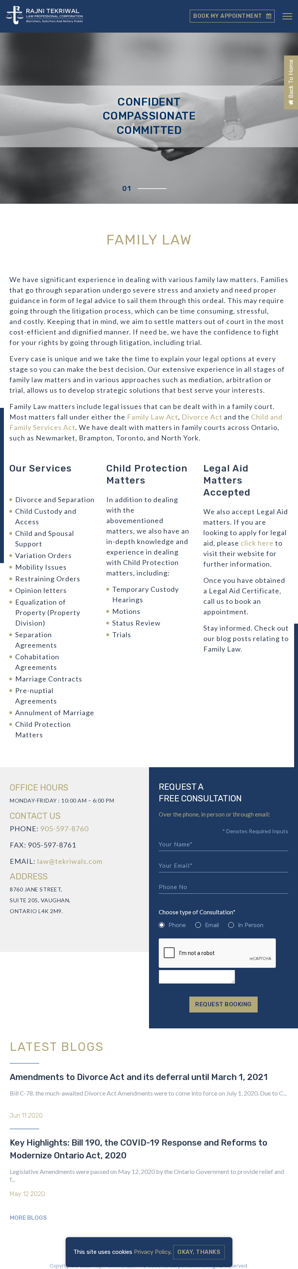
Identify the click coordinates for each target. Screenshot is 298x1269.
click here (257, 543)
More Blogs (28, 1218)
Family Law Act (152, 417)
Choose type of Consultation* (197, 912)
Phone (177, 925)
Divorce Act (202, 417)
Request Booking (223, 1004)
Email (212, 925)
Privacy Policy (152, 1251)
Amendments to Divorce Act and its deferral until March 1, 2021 (139, 1077)
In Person (250, 925)
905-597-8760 (64, 828)
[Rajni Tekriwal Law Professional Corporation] (44, 16)
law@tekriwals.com (69, 861)
